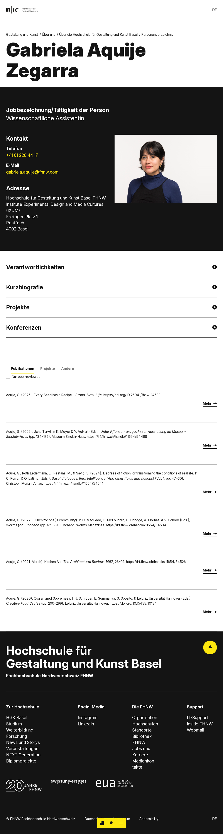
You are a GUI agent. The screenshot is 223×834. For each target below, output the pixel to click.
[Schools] (102, 823)
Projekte (18, 307)
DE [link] (214, 10)
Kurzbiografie (24, 287)
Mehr (207, 403)
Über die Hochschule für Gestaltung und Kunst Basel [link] (98, 34)
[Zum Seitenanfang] (210, 647)
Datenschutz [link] (94, 819)
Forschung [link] (16, 736)
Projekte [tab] (47, 369)
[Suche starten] (111, 823)
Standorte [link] (142, 730)
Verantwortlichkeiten (35, 267)
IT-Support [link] (197, 717)
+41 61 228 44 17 (22, 155)
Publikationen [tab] (22, 369)
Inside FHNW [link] (200, 724)
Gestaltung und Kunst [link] (22, 34)
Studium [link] (14, 724)
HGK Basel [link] (16, 717)
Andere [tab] (67, 369)
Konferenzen (23, 327)
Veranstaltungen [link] (22, 748)
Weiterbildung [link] (19, 730)
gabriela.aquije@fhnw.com (32, 172)
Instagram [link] (88, 717)
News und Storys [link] (23, 742)
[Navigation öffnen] (121, 823)
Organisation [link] (144, 717)
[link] (22, 10)
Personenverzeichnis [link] (157, 34)
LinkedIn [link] (86, 724)
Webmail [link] (195, 730)
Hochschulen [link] (145, 724)
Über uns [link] (48, 34)
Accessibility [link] (149, 819)
